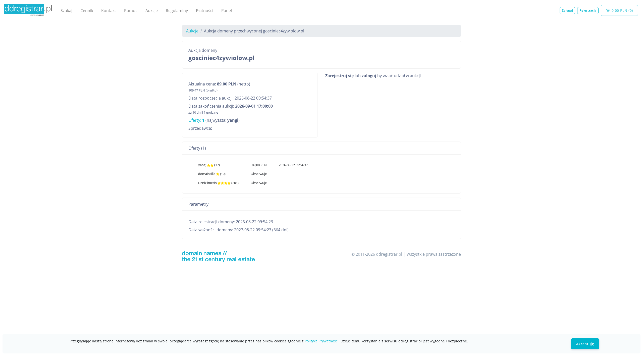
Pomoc (130, 10)
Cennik (86, 10)
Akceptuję (585, 343)
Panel (226, 10)
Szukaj (66, 10)
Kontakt (108, 10)
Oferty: (196, 120)
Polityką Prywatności (322, 341)
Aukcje (151, 10)
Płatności (204, 10)
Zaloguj (567, 10)
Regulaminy (177, 10)
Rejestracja (587, 10)
